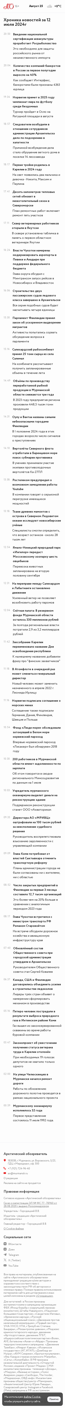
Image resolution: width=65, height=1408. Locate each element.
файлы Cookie (32, 1397)
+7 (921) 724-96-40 (19, 1168)
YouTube (13, 1265)
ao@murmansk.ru (18, 1173)
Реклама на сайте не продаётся (22, 1183)
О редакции (11, 1178)
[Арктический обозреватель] (9, 6)
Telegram (13, 1255)
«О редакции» (44, 1296)
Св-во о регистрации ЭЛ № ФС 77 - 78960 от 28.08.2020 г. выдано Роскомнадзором (30, 1205)
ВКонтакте (14, 1244)
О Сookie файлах (14, 1228)
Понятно (53, 1399)
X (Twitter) (14, 1260)
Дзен (11, 1249)
